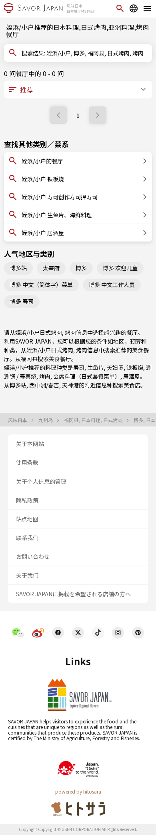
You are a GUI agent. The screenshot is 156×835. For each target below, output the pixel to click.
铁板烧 (134, 367)
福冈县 (29, 359)
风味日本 (18, 420)
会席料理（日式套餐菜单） (86, 376)
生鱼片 (95, 367)
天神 (67, 385)
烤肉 (44, 376)
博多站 (18, 268)
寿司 (78, 367)
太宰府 (51, 268)
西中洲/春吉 (44, 385)
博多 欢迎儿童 (120, 268)
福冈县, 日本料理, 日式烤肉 (94, 420)
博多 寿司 (22, 301)
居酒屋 (131, 376)
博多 (81, 268)
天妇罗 (115, 367)
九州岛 (46, 420)
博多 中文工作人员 (112, 285)
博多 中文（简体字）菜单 (41, 285)
